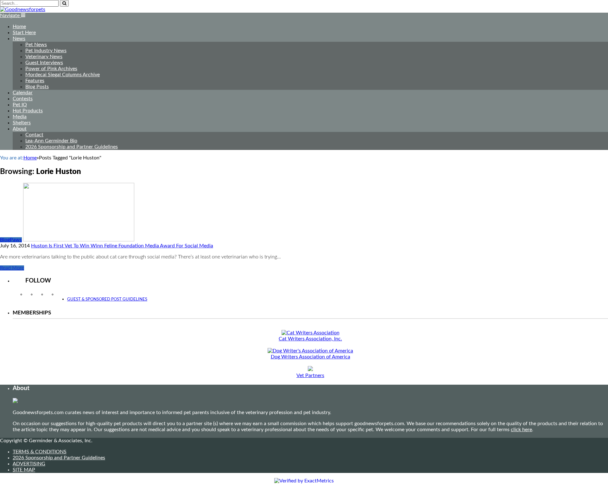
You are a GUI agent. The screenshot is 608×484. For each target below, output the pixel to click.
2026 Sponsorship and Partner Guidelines (71, 146)
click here (521, 429)
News (19, 38)
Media (20, 116)
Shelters (22, 122)
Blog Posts (37, 86)
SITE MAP (24, 469)
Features (34, 80)
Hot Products (28, 110)
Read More (12, 267)
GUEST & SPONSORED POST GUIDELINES (107, 299)
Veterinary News (43, 56)
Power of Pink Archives (51, 68)
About (20, 128)
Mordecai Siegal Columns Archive (62, 74)
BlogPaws (11, 239)
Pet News (36, 44)
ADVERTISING (29, 463)
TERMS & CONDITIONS (39, 451)
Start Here (24, 32)
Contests (23, 98)
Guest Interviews (44, 62)
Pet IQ (20, 104)
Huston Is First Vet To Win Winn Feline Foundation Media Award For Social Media (122, 245)
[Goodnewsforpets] (22, 9)
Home (19, 26)
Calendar (23, 92)
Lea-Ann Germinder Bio (51, 140)
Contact (34, 134)
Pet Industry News (45, 50)
